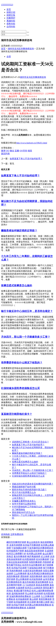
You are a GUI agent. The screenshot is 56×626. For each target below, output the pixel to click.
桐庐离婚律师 (33, 556)
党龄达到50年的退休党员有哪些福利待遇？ (32, 484)
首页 (9, 9)
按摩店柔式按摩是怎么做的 (16, 285)
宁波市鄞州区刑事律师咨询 (40, 548)
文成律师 (49, 551)
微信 (12, 151)
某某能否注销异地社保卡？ (16, 414)
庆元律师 (31, 602)
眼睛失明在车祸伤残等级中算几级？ (29, 489)
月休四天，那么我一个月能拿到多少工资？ (25, 336)
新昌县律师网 (42, 585)
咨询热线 (5, 534)
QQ (7, 151)
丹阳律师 (46, 562)
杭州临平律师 (17, 605)
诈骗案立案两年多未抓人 (24, 501)
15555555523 (7, 5)
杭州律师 (38, 593)
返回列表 (5, 153)
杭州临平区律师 (19, 568)
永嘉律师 (20, 588)
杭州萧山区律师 (34, 553)
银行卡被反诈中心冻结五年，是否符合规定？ (27, 311)
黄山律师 (33, 599)
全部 (9, 56)
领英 (30, 151)
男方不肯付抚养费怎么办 (24, 492)
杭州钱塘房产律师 (15, 551)
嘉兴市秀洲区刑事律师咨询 (40, 573)
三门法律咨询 (28, 585)
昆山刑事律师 (22, 579)
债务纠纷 (11, 24)
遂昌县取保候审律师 (34, 551)
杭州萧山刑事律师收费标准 (38, 605)
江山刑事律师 (20, 573)
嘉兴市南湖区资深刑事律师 (35, 582)
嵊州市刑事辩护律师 (16, 542)
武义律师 (45, 556)
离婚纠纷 (11, 21)
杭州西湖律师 (28, 559)
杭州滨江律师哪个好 (16, 553)
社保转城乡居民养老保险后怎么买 (20, 388)
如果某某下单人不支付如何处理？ (26, 158)
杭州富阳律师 (35, 579)
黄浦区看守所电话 (22, 590)
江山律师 (36, 596)
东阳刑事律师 (35, 562)
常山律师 (29, 593)
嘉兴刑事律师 (20, 556)
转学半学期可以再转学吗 (24, 504)
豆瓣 (17, 151)
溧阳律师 (24, 576)
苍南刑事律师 (15, 571)
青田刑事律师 (45, 599)
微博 (3, 151)
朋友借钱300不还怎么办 (23, 512)
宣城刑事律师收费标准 (20, 596)
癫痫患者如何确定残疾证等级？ (19, 230)
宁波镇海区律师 (34, 568)
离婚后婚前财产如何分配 (24, 487)
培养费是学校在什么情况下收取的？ (21, 362)
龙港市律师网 (15, 545)
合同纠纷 (11, 26)
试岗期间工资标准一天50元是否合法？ (30, 442)
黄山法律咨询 (33, 542)
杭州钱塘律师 (22, 599)
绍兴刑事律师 (42, 559)
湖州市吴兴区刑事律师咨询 (21, 48)
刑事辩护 (11, 18)
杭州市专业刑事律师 (32, 565)
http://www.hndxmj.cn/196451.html (31, 143)
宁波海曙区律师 (19, 548)
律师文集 (11, 15)
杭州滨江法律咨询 (33, 588)
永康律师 (31, 608)
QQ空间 (23, 151)
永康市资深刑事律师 (32, 571)
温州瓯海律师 (17, 593)
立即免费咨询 (16, 534)
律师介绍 (11, 12)
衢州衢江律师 (42, 602)
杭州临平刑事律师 (31, 545)
